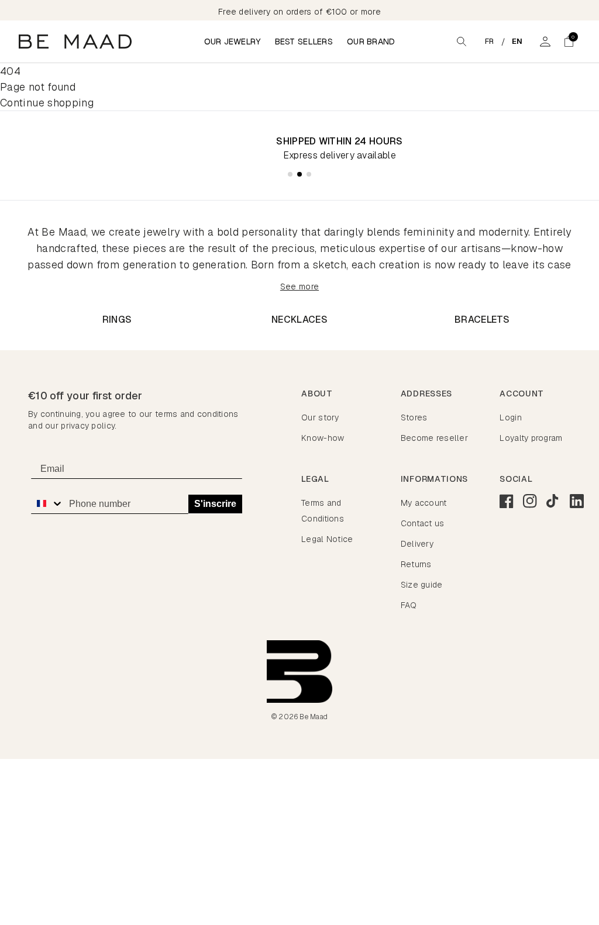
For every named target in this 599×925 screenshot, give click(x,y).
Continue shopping (47, 102)
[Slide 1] (290, 174)
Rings (117, 319)
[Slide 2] (299, 174)
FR (489, 41)
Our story (320, 417)
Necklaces (299, 319)
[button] (568, 41)
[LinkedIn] (577, 501)
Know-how (322, 438)
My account (424, 503)
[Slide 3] (309, 174)
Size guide (422, 584)
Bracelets (482, 319)
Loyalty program (531, 438)
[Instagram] (530, 501)
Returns (416, 564)
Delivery (417, 544)
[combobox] (47, 503)
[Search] (461, 41)
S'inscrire (215, 504)
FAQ (409, 605)
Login (510, 417)
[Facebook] (507, 501)
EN (517, 41)
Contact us (423, 523)
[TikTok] (553, 501)
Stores (414, 417)
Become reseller (434, 438)
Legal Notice (327, 539)
